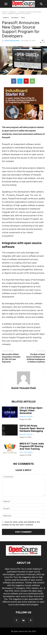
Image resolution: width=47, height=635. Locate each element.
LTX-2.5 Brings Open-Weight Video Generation (31, 410)
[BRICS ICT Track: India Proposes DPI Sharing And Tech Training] (10, 448)
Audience (12, 12)
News (23, 17)
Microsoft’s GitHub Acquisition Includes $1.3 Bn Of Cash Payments (11, 358)
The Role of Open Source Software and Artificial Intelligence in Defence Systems (35, 358)
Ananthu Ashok (26, 416)
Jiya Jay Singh (26, 452)
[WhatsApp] (32, 81)
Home (4, 12)
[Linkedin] (23, 620)
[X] (20, 81)
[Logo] (23, 555)
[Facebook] (13, 81)
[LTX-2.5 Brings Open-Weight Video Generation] (10, 412)
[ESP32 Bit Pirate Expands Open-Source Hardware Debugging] (10, 430)
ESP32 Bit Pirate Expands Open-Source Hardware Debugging (32, 428)
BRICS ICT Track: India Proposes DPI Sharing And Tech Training (32, 446)
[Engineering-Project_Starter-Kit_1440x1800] (23, 122)
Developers (15, 17)
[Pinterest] (26, 81)
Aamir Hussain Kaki (12, 41)
